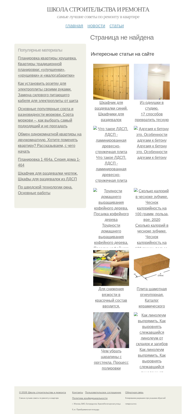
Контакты (77, 392)
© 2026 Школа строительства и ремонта (42, 392)
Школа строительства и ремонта (98, 9)
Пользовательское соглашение (103, 392)
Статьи (116, 25)
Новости (96, 25)
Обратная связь (134, 392)
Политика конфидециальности (90, 398)
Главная (74, 25)
